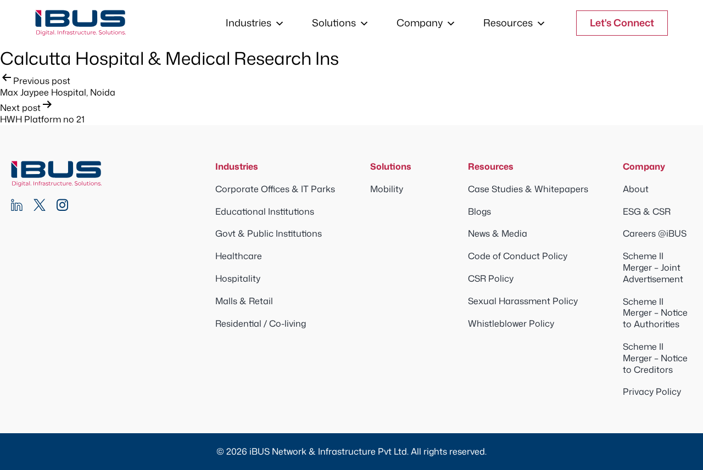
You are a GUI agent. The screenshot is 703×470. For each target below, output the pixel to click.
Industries (248, 22)
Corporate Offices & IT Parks (275, 189)
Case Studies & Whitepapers (528, 189)
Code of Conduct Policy (517, 256)
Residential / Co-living (260, 323)
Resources (508, 22)
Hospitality (237, 278)
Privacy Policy (652, 391)
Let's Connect (622, 22)
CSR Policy (491, 278)
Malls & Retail (244, 301)
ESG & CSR (647, 211)
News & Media (497, 233)
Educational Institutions (264, 211)
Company (420, 22)
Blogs (479, 211)
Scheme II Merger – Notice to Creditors (655, 358)
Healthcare (238, 256)
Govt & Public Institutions (268, 233)
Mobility (386, 189)
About (636, 189)
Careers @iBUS (655, 233)
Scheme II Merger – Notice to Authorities (655, 313)
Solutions (334, 22)
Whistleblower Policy (511, 323)
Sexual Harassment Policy (523, 301)
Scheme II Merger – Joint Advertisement (653, 267)
